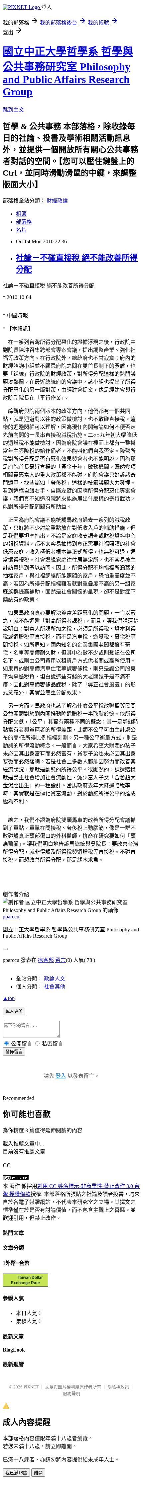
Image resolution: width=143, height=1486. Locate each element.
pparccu (11, 916)
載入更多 (14, 1011)
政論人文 (54, 978)
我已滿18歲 (16, 1472)
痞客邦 (46, 960)
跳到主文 (13, 110)
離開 (38, 1472)
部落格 (24, 222)
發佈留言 (14, 1051)
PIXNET (31, 1386)
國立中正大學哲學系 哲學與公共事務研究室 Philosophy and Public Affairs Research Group (68, 71)
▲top (9, 998)
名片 (21, 230)
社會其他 (54, 986)
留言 (60, 960)
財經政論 (57, 200)
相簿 (21, 214)
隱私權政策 (118, 1386)
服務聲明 (71, 1393)
